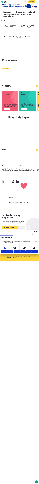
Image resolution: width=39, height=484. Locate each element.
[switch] (14, 248)
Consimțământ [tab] (6, 234)
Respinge (7, 251)
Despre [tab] (32, 234)
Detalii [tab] (19, 234)
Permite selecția (19, 251)
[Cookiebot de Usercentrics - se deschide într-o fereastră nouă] (34, 231)
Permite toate (32, 251)
